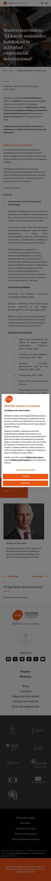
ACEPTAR (25, 476)
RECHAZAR (25, 483)
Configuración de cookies (25, 470)
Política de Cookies (34, 457)
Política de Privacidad (20, 460)
